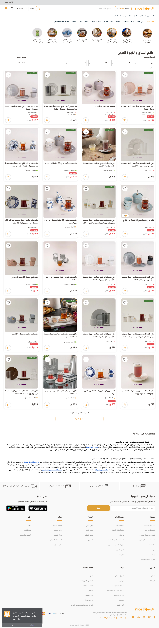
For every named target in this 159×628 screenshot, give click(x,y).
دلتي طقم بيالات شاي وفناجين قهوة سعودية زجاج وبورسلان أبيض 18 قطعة (137, 165)
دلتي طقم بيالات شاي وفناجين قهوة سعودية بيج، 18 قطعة (137, 108)
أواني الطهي (89, 525)
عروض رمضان (116, 458)
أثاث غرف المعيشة (149, 525)
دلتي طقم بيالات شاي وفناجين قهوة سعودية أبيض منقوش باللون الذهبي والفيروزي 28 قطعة (98, 221)
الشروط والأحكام (119, 595)
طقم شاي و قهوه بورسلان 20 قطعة (25, 334)
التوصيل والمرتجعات (86, 581)
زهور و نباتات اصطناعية (148, 559)
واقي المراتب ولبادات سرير (116, 545)
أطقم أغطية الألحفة (118, 530)
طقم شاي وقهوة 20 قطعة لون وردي (24, 277)
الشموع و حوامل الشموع (147, 535)
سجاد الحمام (58, 535)
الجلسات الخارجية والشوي (147, 540)
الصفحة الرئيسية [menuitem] (149, 16)
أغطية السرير (120, 550)
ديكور (29, 525)
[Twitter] (144, 617)
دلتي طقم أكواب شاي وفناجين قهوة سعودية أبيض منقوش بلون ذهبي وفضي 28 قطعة (137, 335)
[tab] (140, 100)
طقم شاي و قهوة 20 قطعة (105, 106)
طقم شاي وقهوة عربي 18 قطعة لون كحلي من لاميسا (100, 392)
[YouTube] (138, 617)
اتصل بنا (90, 576)
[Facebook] (154, 617)
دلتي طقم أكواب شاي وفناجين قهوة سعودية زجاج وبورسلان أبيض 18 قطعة (60, 108)
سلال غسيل (58, 545)
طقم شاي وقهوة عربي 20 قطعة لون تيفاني (138, 220)
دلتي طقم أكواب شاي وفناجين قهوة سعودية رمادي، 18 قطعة (21, 108)
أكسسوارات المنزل (149, 530)
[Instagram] (149, 617)
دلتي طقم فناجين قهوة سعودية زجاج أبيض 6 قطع (61, 278)
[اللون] (136, 63)
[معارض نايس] (144, 8)
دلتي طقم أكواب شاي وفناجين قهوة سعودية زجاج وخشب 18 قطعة (99, 165)
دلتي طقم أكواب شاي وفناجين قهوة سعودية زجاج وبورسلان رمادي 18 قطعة (137, 278)
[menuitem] (138, 16)
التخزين (90, 540)
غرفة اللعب (27, 530)
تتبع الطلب (151, 581)
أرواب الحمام (58, 530)
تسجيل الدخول (23, 9)
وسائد (153, 555)
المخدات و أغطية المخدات (116, 540)
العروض (90, 590)
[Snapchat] (133, 617)
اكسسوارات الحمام (56, 540)
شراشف (121, 535)
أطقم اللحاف (120, 525)
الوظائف (121, 600)
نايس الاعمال (120, 605)
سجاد (153, 550)
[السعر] (67, 63)
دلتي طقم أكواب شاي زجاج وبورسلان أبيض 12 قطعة (61, 392)
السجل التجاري (119, 576)
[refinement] (5, 63)
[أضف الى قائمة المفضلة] (125, 75)
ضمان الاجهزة (89, 595)
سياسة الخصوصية (118, 585)
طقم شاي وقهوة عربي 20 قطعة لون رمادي (61, 163)
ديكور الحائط (151, 545)
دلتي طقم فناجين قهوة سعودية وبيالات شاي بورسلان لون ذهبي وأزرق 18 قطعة (21, 221)
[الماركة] (90, 63)
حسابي (153, 576)
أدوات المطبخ (89, 535)
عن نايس (121, 581)
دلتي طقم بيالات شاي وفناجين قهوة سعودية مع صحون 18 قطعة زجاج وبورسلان (21, 165)
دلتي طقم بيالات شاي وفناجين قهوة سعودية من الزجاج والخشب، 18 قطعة (21, 392)
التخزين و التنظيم (25, 535)
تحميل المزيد (79, 419)
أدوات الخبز (89, 530)
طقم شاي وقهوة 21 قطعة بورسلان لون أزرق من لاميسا (60, 221)
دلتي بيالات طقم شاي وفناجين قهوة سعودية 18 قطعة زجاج (60, 335)
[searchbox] (76, 8)
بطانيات (121, 555)
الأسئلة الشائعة (88, 585)
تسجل (98, 508)
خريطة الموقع (88, 600)
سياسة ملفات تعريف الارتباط (115, 590)
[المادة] (113, 63)
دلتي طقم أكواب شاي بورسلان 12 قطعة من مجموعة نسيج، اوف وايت (138, 392)
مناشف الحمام (57, 525)
